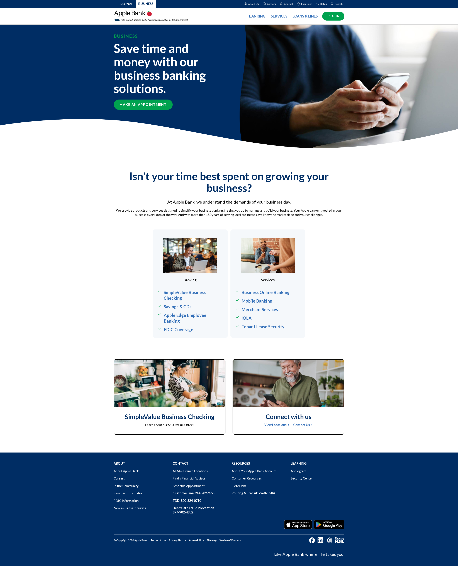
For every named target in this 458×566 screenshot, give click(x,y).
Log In (333, 16)
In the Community (126, 486)
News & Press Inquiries (130, 508)
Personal (124, 4)
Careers (119, 478)
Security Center (302, 478)
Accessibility (196, 540)
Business (145, 4)
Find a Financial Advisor (189, 478)
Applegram (298, 471)
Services (279, 16)
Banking (257, 16)
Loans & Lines (305, 16)
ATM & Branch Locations (190, 471)
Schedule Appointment (189, 486)
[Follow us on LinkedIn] (320, 540)
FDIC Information (126, 501)
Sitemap (211, 540)
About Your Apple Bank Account (254, 471)
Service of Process (230, 540)
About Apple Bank (126, 471)
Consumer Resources (247, 478)
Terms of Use (158, 540)
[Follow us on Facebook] (312, 540)
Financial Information (128, 493)
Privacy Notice (177, 540)
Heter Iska (239, 486)
